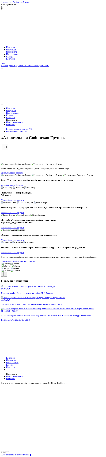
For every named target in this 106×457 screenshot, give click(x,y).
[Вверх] (53, 450)
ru (2, 63)
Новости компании (14, 122)
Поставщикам (12, 54)
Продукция (11, 49)
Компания (10, 47)
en (4, 63)
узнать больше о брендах (12, 173)
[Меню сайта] (2, 68)
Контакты (10, 59)
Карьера (9, 56)
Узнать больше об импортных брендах (18, 261)
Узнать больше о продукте (12, 200)
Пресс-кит (10, 124)
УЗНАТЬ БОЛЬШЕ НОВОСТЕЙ (15, 320)
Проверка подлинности (38, 65)
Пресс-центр (11, 52)
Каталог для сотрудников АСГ (14, 65)
